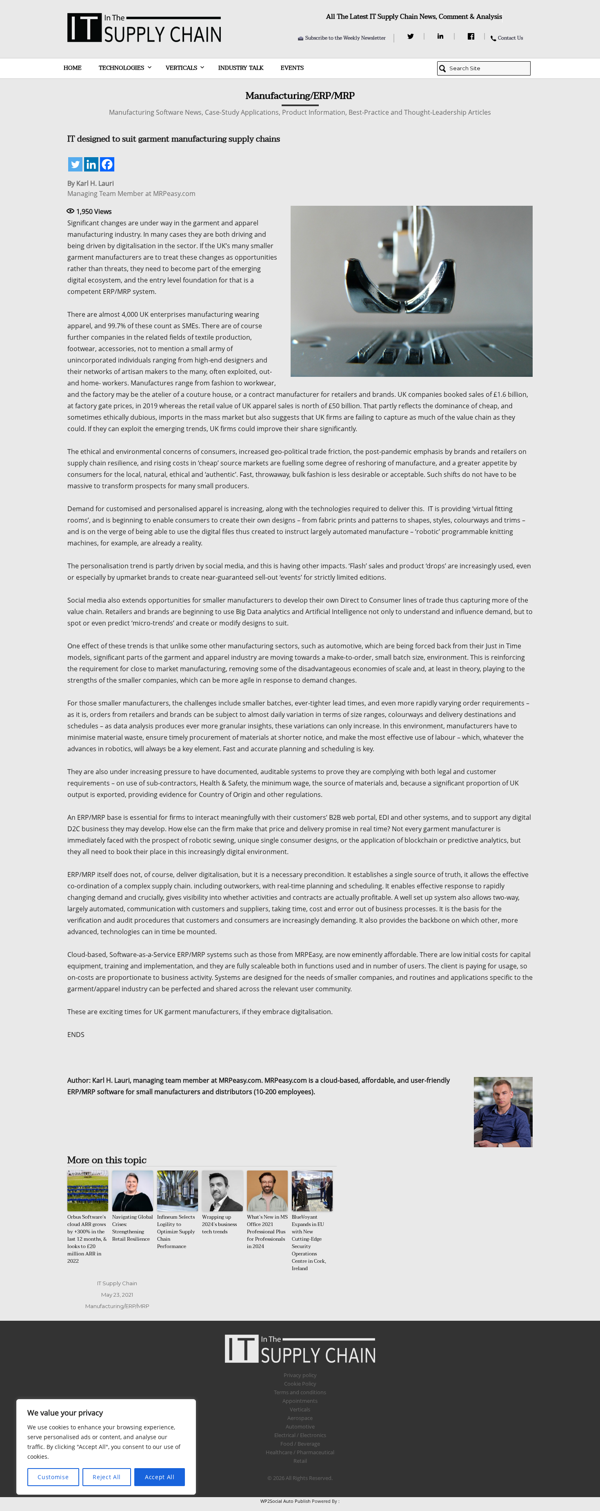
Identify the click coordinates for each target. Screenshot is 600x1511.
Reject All (107, 1477)
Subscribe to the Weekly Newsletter (345, 38)
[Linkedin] (91, 164)
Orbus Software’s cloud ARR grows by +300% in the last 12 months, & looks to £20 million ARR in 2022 (87, 1239)
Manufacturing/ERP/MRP (117, 1306)
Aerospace (300, 1418)
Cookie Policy (300, 1383)
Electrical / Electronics (300, 1435)
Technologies (121, 68)
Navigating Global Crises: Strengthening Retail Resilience (132, 1228)
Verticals (181, 68)
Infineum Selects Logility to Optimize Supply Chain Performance (176, 1231)
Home (73, 68)
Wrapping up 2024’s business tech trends (219, 1224)
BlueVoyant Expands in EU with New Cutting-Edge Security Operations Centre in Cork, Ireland (309, 1242)
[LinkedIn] (442, 36)
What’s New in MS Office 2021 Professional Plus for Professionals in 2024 (267, 1231)
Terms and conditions (300, 1392)
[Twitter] (411, 36)
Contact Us (510, 38)
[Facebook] (472, 36)
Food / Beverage (300, 1443)
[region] (106, 1447)
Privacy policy (300, 1375)
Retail (300, 1460)
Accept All (160, 1477)
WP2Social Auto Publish (285, 1501)
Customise (53, 1477)
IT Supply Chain (117, 1283)
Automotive (300, 1426)
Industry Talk (241, 68)
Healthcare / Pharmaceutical (300, 1452)
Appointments (300, 1400)
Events (292, 68)
